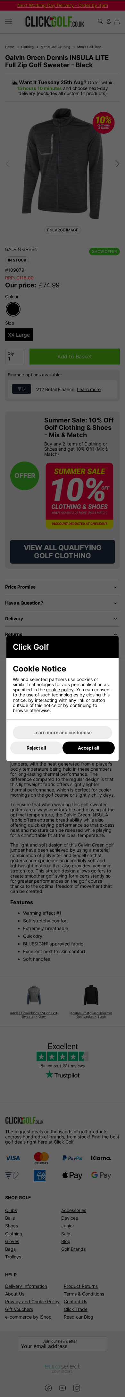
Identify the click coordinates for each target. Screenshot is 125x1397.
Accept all (88, 748)
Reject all (36, 748)
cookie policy (60, 689)
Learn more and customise (62, 732)
